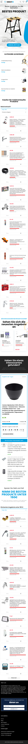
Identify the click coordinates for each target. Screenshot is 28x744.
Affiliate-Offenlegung (6, 735)
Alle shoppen (4, 722)
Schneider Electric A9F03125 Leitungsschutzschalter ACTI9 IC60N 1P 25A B (18, 634)
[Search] (20, 2)
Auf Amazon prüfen (9, 430)
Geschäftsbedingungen (6, 733)
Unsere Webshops (5, 724)
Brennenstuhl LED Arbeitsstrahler (17, 618)
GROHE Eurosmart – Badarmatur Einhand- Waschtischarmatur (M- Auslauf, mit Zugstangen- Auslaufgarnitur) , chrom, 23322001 (17, 305)
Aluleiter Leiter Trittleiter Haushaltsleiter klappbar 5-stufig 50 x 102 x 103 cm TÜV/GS (18, 586)
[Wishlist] (23, 2)
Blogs (2, 720)
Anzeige (3, 62)
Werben (3, 726)
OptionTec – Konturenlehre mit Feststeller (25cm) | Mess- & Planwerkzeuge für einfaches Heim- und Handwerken (17, 241)
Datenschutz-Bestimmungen (7, 731)
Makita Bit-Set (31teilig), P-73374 (17, 666)
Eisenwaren (10, 443)
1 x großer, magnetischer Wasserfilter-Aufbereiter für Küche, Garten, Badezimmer (18, 519)
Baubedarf (10, 469)
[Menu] (1, 2)
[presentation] (2, 335)
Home (2, 718)
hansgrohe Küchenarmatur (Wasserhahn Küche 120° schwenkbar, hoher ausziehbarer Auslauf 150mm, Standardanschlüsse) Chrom (18, 139)
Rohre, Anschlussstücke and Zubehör (15, 457)
